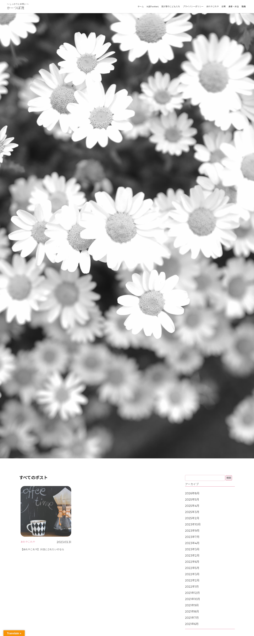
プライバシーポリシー (193, 6)
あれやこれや (212, 6)
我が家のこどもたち (170, 6)
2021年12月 (192, 593)
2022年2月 (192, 580)
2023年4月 (192, 543)
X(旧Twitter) (153, 6)
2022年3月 (192, 574)
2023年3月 (192, 549)
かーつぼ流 (15, 8)
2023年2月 (192, 555)
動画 (244, 6)
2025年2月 (192, 518)
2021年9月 (192, 605)
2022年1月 (192, 586)
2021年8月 (192, 611)
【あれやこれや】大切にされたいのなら (42, 549)
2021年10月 (192, 599)
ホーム (141, 6)
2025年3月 (192, 512)
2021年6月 (192, 624)
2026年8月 (192, 493)
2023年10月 (193, 524)
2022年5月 (192, 568)
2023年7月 (192, 537)
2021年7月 (192, 617)
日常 (224, 6)
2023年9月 (192, 530)
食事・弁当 (233, 6)
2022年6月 (192, 561)
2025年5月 (192, 499)
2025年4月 (192, 505)
